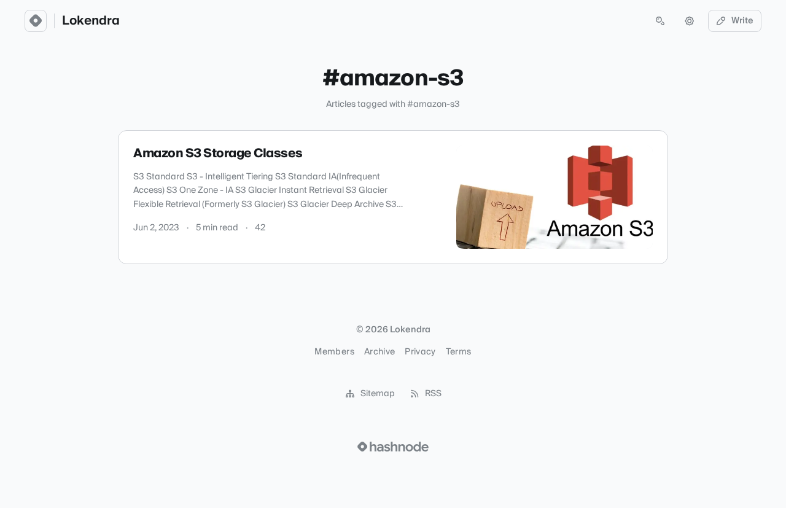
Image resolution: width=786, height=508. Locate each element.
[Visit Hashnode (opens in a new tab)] (393, 446)
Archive (379, 352)
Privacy (420, 352)
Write (742, 21)
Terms (459, 352)
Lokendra (91, 20)
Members (334, 352)
